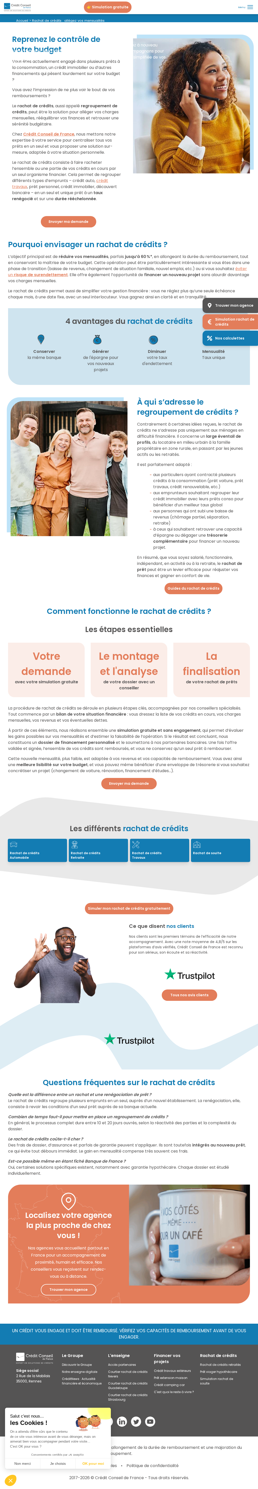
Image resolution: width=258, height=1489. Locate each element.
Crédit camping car (169, 1385)
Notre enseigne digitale (79, 1372)
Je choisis (58, 1463)
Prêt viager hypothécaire (218, 1372)
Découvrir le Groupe (77, 1365)
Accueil (22, 20)
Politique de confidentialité (152, 1466)
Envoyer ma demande (68, 221)
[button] (11, 1480)
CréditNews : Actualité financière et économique (82, 1381)
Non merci (22, 1463)
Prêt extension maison (170, 1378)
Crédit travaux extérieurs (172, 1371)
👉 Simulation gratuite (107, 7)
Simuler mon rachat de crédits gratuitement (129, 908)
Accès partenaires (122, 1365)
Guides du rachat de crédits (193, 588)
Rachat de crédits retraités (220, 1365)
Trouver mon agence (68, 1289)
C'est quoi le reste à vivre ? (174, 1392)
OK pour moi (93, 1463)
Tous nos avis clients (189, 995)
